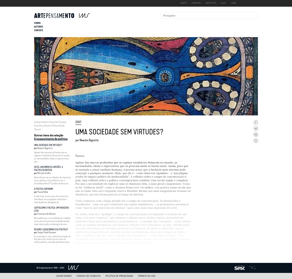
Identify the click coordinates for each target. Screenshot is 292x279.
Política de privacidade (119, 276)
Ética (41, 125)
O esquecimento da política (51, 139)
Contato (38, 30)
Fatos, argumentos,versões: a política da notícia (48, 169)
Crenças (62, 122)
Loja (223, 3)
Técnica (37, 129)
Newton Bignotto (45, 148)
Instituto (210, 3)
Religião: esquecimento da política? (51, 229)
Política (55, 125)
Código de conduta (88, 276)
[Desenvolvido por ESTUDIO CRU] (252, 268)
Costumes (53, 122)
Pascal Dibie (42, 192)
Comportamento (41, 122)
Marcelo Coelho (44, 173)
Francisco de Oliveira (46, 213)
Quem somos (64, 276)
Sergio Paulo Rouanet (46, 232)
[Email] (256, 134)
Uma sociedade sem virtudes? (48, 145)
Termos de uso (147, 276)
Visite (183, 3)
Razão (62, 125)
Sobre (37, 23)
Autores (38, 26)
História (47, 125)
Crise (36, 125)
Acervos (196, 3)
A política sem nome (43, 188)
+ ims (233, 3)
